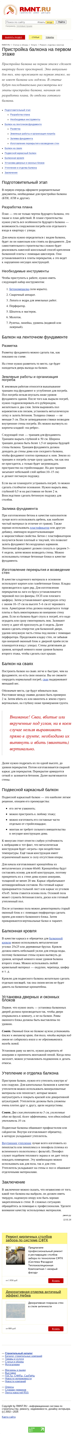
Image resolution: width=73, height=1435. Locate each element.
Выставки (10, 1373)
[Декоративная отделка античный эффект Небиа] (15, 1319)
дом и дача (45, 13)
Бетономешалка (19, 289)
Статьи (35, 37)
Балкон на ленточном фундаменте (23, 124)
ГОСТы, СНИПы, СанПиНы (20, 1375)
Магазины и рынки (15, 1370)
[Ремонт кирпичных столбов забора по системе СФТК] (15, 1264)
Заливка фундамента (21, 138)
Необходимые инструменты (25, 119)
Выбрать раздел (13, 37)
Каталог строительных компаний (23, 1356)
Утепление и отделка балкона (21, 167)
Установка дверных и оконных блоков (24, 163)
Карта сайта (9, 1417)
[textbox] (31, 22)
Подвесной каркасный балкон (20, 153)
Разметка (15, 129)
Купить (56, 1280)
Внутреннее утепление (16, 1143)
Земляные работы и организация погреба (32, 133)
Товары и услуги (14, 1358)
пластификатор (39, 527)
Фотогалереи (12, 1364)
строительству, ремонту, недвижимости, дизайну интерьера (36, 1408)
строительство (25, 13)
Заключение (11, 172)
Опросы (9, 1387)
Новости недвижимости (18, 1378)
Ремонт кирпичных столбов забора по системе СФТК (29, 1238)
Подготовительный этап (18, 110)
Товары (50, 37)
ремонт (36, 13)
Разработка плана (20, 114)
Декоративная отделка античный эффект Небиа (33, 1293)
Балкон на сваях (13, 148)
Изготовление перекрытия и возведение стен (34, 143)
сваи (45, 679)
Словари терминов (15, 1389)
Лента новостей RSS (17, 1392)
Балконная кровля (14, 158)
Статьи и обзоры (14, 1361)
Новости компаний (15, 1381)
